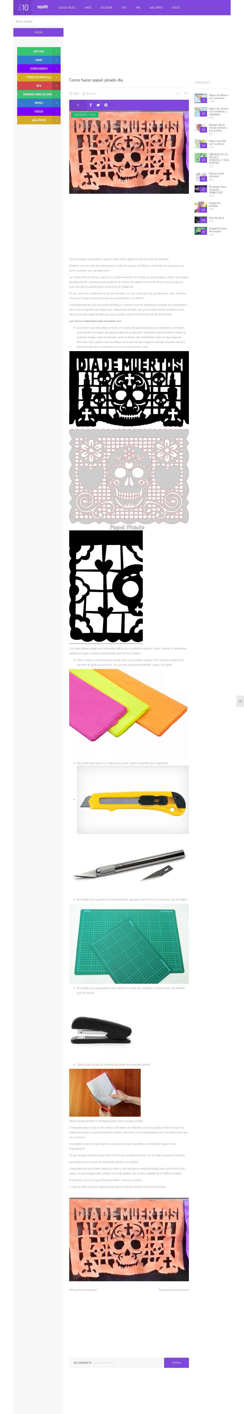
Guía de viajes (67, 7)
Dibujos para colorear (216, 175)
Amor (88, 7)
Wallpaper (156, 7)
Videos (176, 7)
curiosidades (80, 114)
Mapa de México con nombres (219, 96)
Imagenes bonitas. (215, 204)
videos (39, 111)
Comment (176, 1362)
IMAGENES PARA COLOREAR (39, 94)
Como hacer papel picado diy (96, 80)
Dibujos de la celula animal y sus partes (218, 127)
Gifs (124, 7)
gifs (38, 85)
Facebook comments (104, 1362)
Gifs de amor (216, 218)
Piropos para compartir (84, 1290)
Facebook (106, 7)
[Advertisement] (150, 45)
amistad (39, 51)
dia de (93, 114)
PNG (138, 7)
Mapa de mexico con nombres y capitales (219, 111)
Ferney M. (91, 93)
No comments (83, 1362)
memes (39, 103)
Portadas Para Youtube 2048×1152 (217, 189)
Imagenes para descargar (218, 230)
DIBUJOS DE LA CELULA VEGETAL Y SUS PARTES (219, 159)
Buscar (38, 32)
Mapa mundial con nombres (217, 142)
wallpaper (39, 120)
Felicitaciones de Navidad (173, 1290)
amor (38, 60)
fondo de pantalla (39, 77)
